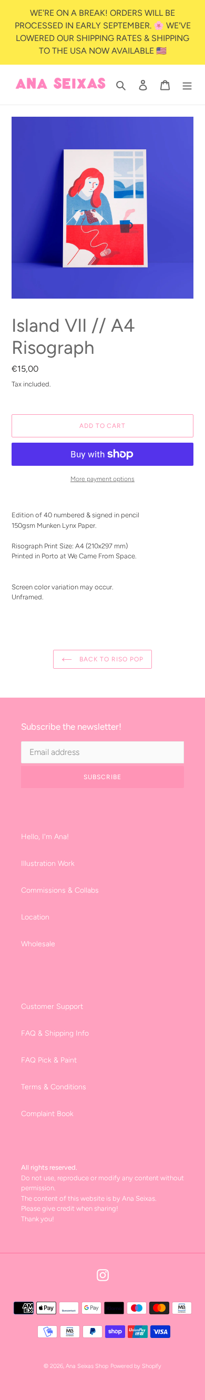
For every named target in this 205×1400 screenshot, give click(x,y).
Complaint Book (47, 1113)
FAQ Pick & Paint (49, 1060)
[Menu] (187, 85)
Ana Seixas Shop (87, 1366)
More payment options (102, 479)
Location (35, 917)
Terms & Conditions (53, 1086)
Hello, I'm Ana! (45, 836)
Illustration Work (48, 863)
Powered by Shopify (135, 1366)
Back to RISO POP (110, 659)
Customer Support (52, 1006)
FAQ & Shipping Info (55, 1033)
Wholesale (38, 943)
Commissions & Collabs (60, 890)
